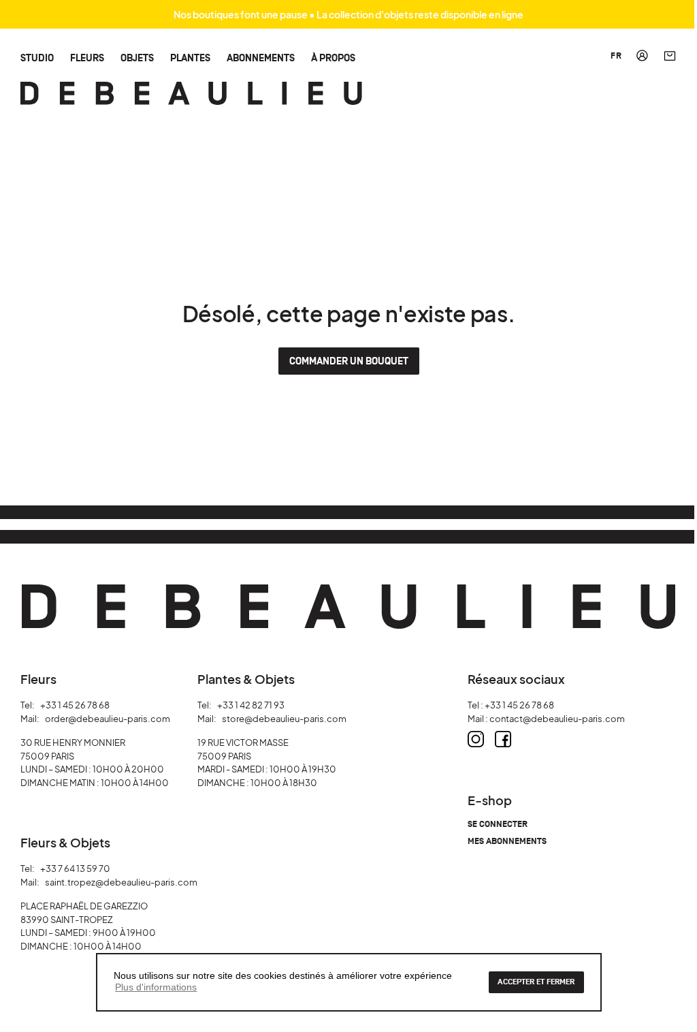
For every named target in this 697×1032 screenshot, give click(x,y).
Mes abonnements (507, 841)
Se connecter (498, 824)
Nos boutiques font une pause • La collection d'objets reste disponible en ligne (348, 14)
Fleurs (87, 57)
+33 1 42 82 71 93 (251, 705)
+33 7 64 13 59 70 (75, 868)
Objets (137, 57)
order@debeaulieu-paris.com (107, 718)
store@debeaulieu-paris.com (284, 718)
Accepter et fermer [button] (536, 982)
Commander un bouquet (348, 361)
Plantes (190, 57)
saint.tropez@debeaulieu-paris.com (121, 882)
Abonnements (261, 57)
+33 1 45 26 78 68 (75, 705)
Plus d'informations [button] (156, 987)
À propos (333, 57)
